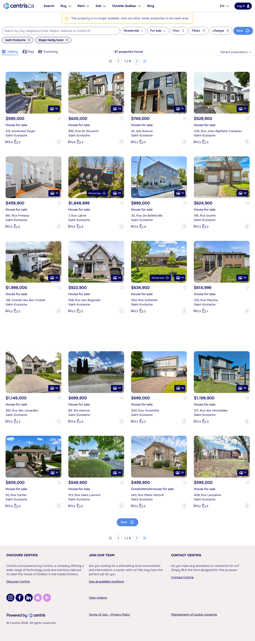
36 (119, 277)
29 (119, 108)
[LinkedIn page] (29, 598)
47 (119, 388)
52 (56, 388)
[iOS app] (38, 598)
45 (244, 277)
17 (245, 472)
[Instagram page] (10, 598)
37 (245, 108)
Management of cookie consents (194, 615)
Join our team (101, 555)
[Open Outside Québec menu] (139, 6)
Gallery (12, 52)
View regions (98, 598)
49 (244, 388)
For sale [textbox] (155, 31)
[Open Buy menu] (69, 6)
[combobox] (61, 31)
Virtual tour (94, 193)
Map (30, 52)
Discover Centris (22, 555)
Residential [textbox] (131, 31)
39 (245, 193)
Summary (50, 52)
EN (222, 6)
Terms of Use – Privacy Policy (109, 615)
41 (182, 277)
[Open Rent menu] (87, 6)
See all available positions (106, 582)
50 (56, 108)
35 (182, 472)
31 (182, 193)
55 (119, 193)
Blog (150, 6)
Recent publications (234, 52)
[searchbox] (58, 31)
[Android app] (47, 598)
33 (56, 277)
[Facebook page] (20, 598)
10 (182, 108)
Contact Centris (186, 555)
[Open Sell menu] (104, 6)
